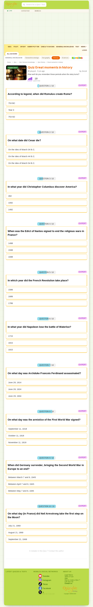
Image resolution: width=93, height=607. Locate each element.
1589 (10, 290)
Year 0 (11, 110)
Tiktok (45, 584)
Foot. (16, 47)
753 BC (11, 103)
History (55, 58)
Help (66, 578)
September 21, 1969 (17, 539)
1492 (10, 209)
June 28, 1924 (14, 389)
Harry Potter (33, 47)
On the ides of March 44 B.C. (21, 156)
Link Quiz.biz (69, 582)
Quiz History (41, 62)
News (83, 47)
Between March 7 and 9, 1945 (22, 477)
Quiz (15, 62)
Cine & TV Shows (48, 47)
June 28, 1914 (14, 382)
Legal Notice (69, 575)
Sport (23, 47)
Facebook (47, 588)
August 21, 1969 (15, 532)
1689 (10, 296)
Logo (84, 50)
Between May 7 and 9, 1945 (21, 491)
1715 (10, 336)
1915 (10, 350)
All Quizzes (12, 54)
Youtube (46, 576)
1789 (10, 303)
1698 (10, 257)
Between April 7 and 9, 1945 (21, 484)
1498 (10, 243)
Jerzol (84, 71)
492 (10, 196)
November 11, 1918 (17, 442)
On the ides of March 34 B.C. (21, 149)
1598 (10, 250)
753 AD (11, 117)
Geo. (10, 47)
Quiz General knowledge (27, 62)
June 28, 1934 (14, 396)
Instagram (47, 580)
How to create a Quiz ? (72, 580)
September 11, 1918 (17, 429)
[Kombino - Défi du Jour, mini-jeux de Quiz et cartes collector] (76, 57)
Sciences (65, 58)
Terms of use (69, 576)
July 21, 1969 (14, 526)
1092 (10, 203)
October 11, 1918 (16, 436)
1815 (10, 343)
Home (9, 62)
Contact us (68, 583)
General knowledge (65, 47)
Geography (46, 58)
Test (77, 47)
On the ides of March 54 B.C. (21, 163)
